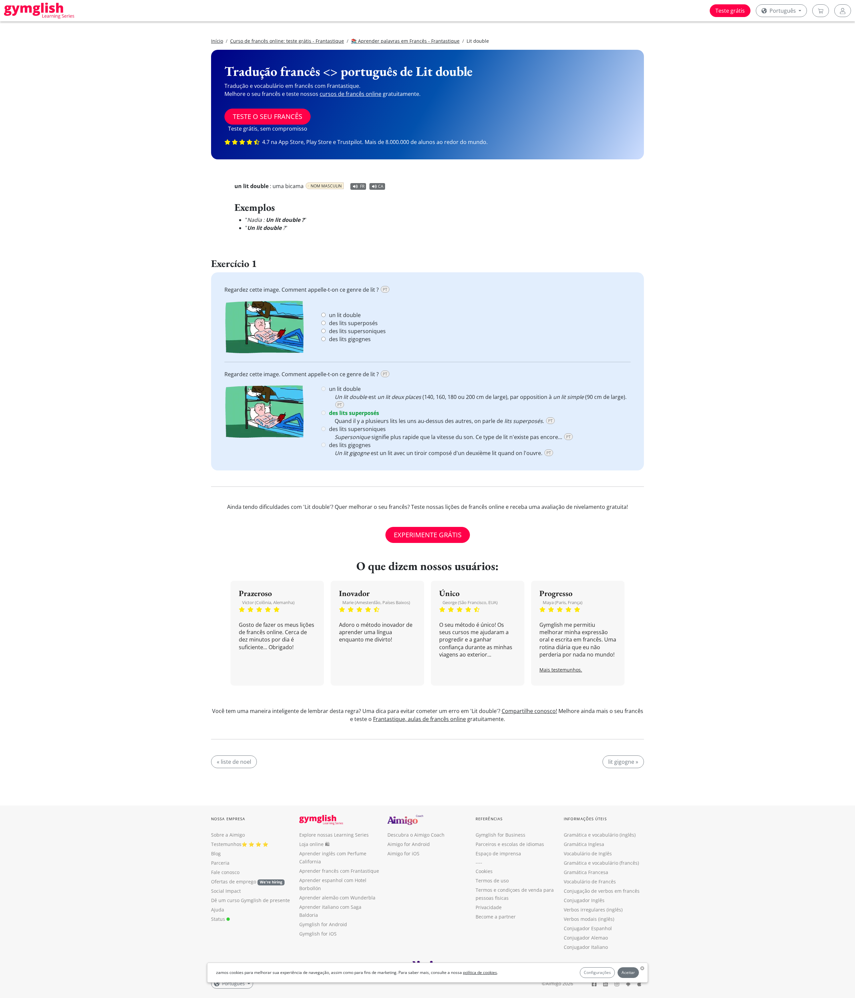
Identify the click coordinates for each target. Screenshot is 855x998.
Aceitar (628, 972)
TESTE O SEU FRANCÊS (267, 116)
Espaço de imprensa (498, 853)
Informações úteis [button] (585, 818)
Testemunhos (226, 844)
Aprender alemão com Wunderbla (337, 897)
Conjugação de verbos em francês (602, 891)
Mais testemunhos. (560, 670)
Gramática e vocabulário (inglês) (600, 835)
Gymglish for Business (500, 835)
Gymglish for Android (323, 924)
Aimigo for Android (408, 844)
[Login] (842, 10)
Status (218, 919)
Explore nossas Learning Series (334, 835)
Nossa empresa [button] (228, 818)
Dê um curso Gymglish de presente (250, 900)
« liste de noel (234, 761)
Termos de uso (492, 880)
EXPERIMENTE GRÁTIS (428, 534)
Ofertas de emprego (246, 881)
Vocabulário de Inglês (588, 853)
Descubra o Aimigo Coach (416, 835)
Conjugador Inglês (584, 900)
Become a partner (496, 916)
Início (217, 41)
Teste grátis (730, 10)
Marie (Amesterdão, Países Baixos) (376, 602)
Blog (216, 853)
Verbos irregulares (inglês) (593, 909)
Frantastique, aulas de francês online (419, 719)
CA (380, 186)
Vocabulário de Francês (590, 881)
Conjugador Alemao (586, 938)
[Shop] (820, 10)
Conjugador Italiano (586, 947)
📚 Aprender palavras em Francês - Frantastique (405, 41)
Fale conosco (225, 872)
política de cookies (480, 972)
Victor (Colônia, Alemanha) (268, 602)
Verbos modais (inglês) (589, 919)
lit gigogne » (623, 761)
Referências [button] (489, 818)
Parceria (220, 863)
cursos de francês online (350, 94)
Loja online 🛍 (314, 844)
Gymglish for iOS (318, 934)
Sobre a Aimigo (228, 835)
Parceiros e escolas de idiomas (510, 844)
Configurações (597, 972)
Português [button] (782, 10)
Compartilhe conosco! (529, 711)
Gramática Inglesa (584, 844)
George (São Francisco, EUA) (470, 602)
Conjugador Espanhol (588, 928)
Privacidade (489, 907)
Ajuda (217, 909)
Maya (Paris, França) (562, 602)
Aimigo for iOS (403, 853)
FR (362, 186)
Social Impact (226, 891)
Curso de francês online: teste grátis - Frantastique (287, 41)
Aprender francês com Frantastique (339, 871)
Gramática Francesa (586, 872)
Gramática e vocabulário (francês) (601, 863)
